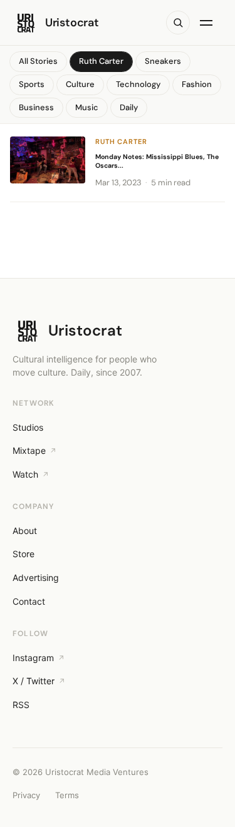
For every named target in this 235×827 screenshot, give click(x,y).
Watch (25, 474)
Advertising (36, 577)
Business (36, 107)
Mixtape (29, 450)
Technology (138, 84)
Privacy (26, 795)
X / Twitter (34, 680)
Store (23, 553)
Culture (80, 84)
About (25, 530)
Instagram (33, 657)
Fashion (197, 84)
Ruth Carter (101, 61)
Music (86, 107)
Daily (129, 107)
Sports (31, 84)
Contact (29, 601)
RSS (21, 704)
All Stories (38, 61)
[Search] (178, 22)
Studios (28, 427)
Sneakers (163, 61)
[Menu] (208, 22)
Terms (67, 795)
